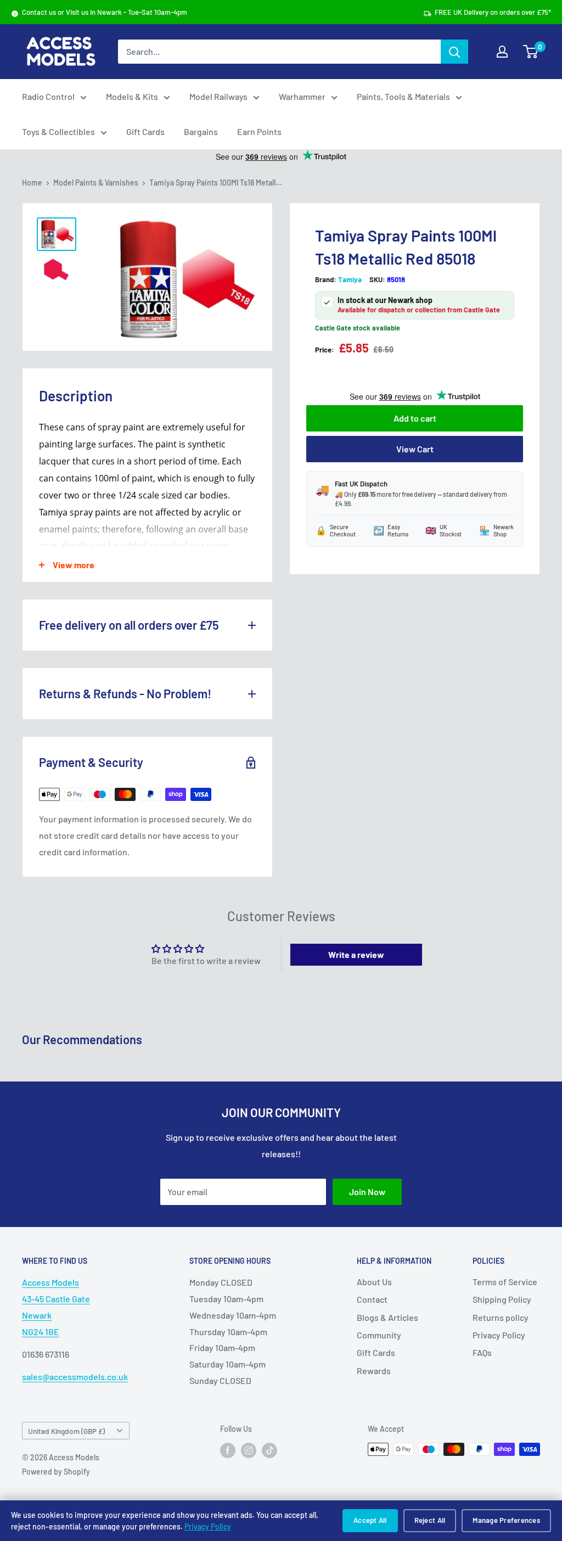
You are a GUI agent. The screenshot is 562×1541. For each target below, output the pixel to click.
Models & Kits (132, 96)
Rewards (374, 1370)
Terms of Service (505, 1281)
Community (379, 1335)
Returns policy (501, 1317)
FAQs (482, 1352)
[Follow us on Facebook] (227, 1450)
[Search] (454, 52)
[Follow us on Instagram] (248, 1450)
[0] (531, 51)
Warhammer (302, 96)
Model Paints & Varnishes (95, 182)
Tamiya (350, 279)
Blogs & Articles (387, 1317)
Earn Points (259, 131)
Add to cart (415, 418)
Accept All (370, 1520)
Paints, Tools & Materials (403, 96)
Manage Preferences (506, 1520)
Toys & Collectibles (58, 131)
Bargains (201, 131)
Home (32, 182)
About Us (374, 1281)
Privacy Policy (207, 1526)
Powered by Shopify (56, 1471)
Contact (372, 1299)
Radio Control (48, 96)
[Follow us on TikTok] (269, 1450)
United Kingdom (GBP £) (66, 1431)
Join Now (367, 1191)
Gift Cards (145, 131)
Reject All (430, 1520)
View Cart (415, 449)
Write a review (356, 954)
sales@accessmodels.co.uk (75, 1376)
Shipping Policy (502, 1299)
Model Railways (218, 96)
